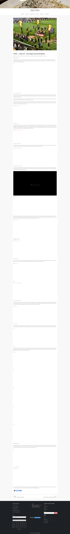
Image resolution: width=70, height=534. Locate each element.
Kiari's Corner (35, 10)
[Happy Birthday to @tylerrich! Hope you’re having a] (30, 515)
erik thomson (46, 506)
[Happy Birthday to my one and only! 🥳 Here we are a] (39, 512)
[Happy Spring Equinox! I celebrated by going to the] (35, 512)
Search (45, 511)
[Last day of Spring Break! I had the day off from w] (30, 512)
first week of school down (16, 510)
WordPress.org (46, 522)
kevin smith (45, 509)
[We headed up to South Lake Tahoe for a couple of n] (30, 509)
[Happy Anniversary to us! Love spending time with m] (39, 509)
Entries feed (45, 519)
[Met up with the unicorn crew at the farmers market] (39, 515)
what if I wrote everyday (16, 507)
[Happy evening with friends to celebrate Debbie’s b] (35, 515)
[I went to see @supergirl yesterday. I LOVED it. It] (35, 509)
